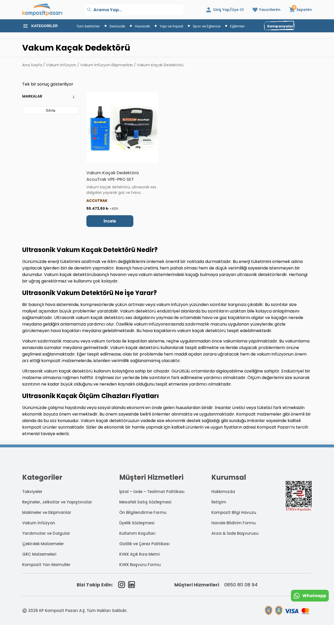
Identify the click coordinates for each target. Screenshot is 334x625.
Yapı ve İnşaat (171, 26)
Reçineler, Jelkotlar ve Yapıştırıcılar (57, 502)
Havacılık (142, 26)
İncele (110, 221)
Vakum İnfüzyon (61, 65)
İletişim (218, 502)
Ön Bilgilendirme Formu (142, 512)
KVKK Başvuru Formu (140, 564)
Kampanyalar (280, 26)
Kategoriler (44, 26)
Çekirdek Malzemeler (43, 543)
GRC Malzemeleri (39, 554)
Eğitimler (237, 26)
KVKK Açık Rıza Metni (139, 554)
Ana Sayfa (32, 65)
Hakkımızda (223, 491)
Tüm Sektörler (88, 26)
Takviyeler (32, 491)
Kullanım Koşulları (137, 533)
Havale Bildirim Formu (233, 523)
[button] (300, 10)
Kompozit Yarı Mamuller (46, 564)
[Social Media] (121, 584)
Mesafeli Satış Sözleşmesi (145, 502)
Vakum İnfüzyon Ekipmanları (106, 65)
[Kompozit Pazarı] (42, 9)
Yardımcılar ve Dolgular (46, 533)
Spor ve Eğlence (206, 26)
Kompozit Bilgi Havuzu (233, 512)
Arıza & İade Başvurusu (235, 533)
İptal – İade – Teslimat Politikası (151, 491)
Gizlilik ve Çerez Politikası (144, 543)
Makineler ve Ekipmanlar (46, 512)
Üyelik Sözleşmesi (136, 523)
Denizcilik (117, 26)
